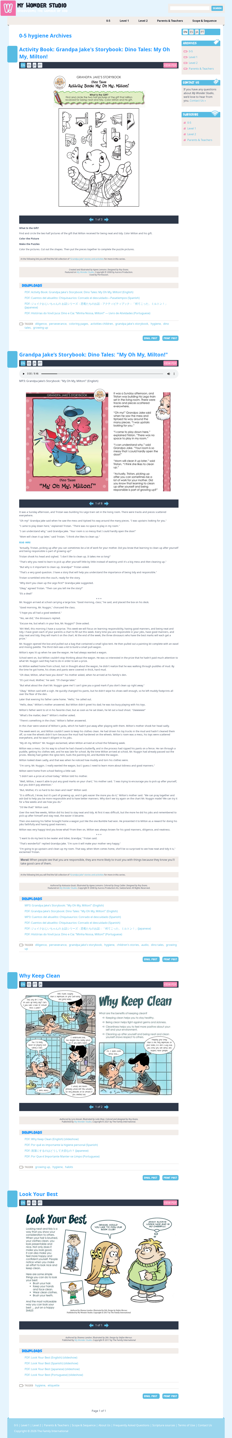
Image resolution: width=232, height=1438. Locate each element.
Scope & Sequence (204, 21)
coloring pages (78, 324)
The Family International (52, 1431)
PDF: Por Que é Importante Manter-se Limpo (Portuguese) (62, 1156)
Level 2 (143, 21)
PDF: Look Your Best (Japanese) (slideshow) (52, 1369)
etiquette (53, 1385)
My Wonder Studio (85, 272)
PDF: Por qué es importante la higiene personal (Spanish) (61, 1145)
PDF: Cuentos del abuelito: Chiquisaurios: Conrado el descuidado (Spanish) (72, 923)
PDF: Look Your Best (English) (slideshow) (51, 1357)
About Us (105, 1425)
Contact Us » (198, 100)
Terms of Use (187, 1425)
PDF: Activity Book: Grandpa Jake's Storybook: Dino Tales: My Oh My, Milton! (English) (79, 292)
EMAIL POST (151, 338)
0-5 (108, 21)
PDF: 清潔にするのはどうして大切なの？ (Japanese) (56, 1151)
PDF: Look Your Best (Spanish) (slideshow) (51, 1363)
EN (185, 32)
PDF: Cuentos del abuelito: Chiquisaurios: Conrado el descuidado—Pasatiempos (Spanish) (82, 298)
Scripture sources (164, 1425)
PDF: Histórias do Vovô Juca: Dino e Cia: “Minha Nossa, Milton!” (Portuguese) (73, 934)
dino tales (157, 945)
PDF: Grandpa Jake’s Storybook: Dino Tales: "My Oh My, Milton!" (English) (71, 911)
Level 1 (124, 21)
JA (197, 32)
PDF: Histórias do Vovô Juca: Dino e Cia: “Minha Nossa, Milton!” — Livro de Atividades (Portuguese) (87, 313)
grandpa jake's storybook (131, 324)
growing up (40, 327)
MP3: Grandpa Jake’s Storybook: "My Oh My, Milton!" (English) (64, 905)
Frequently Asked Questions (131, 1425)
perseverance (58, 324)
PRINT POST (170, 338)
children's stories (128, 945)
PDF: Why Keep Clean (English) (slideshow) (52, 1139)
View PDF (170, 65)
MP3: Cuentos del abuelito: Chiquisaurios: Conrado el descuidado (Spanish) (73, 917)
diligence (41, 324)
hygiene (156, 324)
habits (69, 1167)
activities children (102, 324)
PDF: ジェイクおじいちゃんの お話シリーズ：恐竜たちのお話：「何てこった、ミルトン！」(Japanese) (88, 928)
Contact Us (205, 1425)
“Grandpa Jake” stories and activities (87, 258)
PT (202, 32)
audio (145, 945)
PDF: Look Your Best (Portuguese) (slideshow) (54, 1375)
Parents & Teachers (170, 21)
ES (191, 32)
